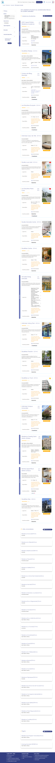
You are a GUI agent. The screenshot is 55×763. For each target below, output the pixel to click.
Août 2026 (33, 40)
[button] (53, 2)
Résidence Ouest (26, 643)
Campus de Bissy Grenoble (30, 74)
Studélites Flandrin (30, 351)
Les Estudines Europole (31, 105)
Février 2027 (33, 90)
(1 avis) (28, 26)
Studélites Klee (28, 499)
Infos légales (9, 756)
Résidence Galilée (26, 567)
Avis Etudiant (37, 759)
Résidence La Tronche (27, 626)
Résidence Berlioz (26, 660)
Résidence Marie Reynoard (29, 711)
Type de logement (7, 25)
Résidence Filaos (26, 559)
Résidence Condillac (27, 719)
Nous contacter (25, 755)
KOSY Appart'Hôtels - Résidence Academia (31, 23)
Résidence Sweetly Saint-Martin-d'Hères (31, 437)
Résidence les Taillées (27, 652)
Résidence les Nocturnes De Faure (31, 685)
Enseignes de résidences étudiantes (41, 756)
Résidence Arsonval (27, 533)
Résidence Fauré (26, 668)
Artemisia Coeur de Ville (31, 136)
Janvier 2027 (33, 89)
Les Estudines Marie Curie (30, 189)
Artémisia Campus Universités (31, 407)
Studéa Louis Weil (29, 162)
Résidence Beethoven (27, 550)
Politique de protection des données (13, 759)
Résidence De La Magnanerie (29, 601)
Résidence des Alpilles (27, 702)
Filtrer (9, 43)
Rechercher (39, 2)
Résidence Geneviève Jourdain (30, 593)
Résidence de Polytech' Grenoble (30, 735)
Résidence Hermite (26, 584)
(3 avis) (28, 53)
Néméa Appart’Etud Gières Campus (31, 469)
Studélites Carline (29, 248)
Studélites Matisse (29, 51)
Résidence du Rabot (27, 542)
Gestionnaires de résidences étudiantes (42, 755)
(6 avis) (28, 107)
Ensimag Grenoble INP (27, 744)
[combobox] (27, 2)
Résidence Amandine (27, 635)
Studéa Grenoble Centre (31, 222)
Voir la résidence (46, 119)
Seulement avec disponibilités (8, 39)
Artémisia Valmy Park (31, 323)
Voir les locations (47, 36)
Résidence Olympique (27, 677)
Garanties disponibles (8, 34)
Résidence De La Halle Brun (29, 618)
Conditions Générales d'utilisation (13, 758)
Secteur (5, 13)
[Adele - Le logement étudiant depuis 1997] (2, 2)
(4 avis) (28, 192)
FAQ (23, 758)
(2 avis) (28, 325)
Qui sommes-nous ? (10, 755)
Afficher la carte (48, 15)
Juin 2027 (32, 93)
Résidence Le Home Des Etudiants (30, 576)
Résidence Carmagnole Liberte (30, 694)
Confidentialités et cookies (12, 761)
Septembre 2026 (34, 65)
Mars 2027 (38, 90)
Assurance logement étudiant (40, 758)
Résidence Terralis (26, 609)
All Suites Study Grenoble (30, 277)
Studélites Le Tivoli (30, 378)
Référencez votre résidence (27, 756)
